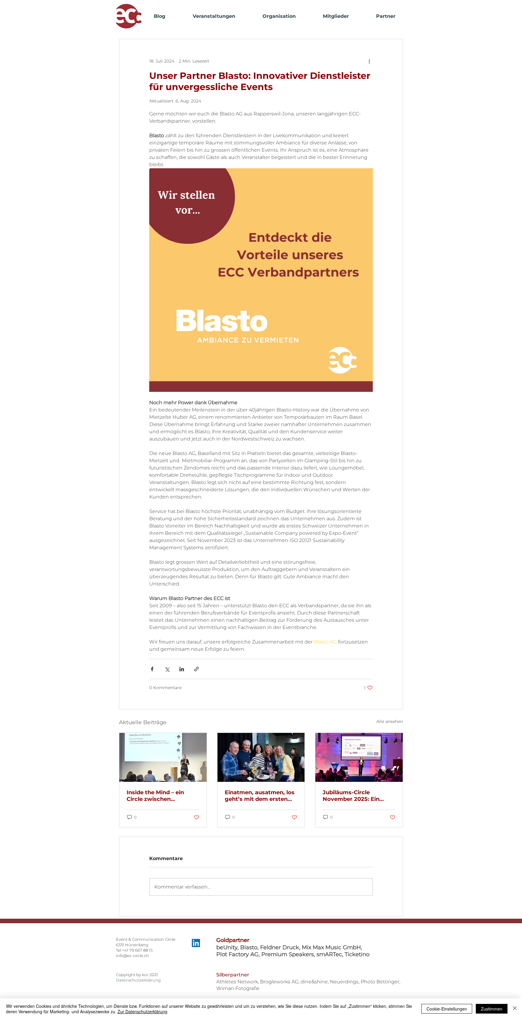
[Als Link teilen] (196, 669)
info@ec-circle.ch (132, 955)
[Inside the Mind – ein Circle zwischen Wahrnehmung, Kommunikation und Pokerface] (163, 757)
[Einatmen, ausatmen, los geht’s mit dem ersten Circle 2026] (261, 757)
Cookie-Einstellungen (447, 1009)
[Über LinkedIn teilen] (182, 669)
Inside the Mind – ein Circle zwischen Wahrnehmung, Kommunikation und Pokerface (156, 795)
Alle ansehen (389, 721)
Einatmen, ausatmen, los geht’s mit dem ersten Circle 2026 (260, 795)
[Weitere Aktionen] (369, 61)
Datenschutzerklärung (138, 980)
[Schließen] (514, 1008)
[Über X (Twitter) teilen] (167, 669)
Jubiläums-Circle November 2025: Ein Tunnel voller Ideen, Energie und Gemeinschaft (351, 795)
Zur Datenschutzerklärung (142, 1011)
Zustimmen (491, 1009)
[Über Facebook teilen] (152, 669)
